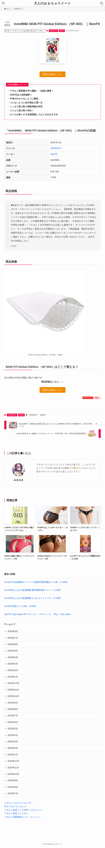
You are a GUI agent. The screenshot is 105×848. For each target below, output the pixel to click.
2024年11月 (13, 767)
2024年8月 (13, 787)
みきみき (19, 480)
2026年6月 (13, 644)
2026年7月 (13, 638)
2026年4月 (13, 657)
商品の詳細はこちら (52, 75)
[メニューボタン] (3, 3)
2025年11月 (13, 690)
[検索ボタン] (101, 3)
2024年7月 (13, 793)
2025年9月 (13, 703)
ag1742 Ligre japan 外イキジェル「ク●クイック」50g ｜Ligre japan (37, 614)
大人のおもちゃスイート (52, 3)
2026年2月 (13, 670)
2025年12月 (13, 683)
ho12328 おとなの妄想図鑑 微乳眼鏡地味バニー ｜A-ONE (32, 590)
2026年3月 (13, 664)
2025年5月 (13, 728)
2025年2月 (13, 748)
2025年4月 (13, 735)
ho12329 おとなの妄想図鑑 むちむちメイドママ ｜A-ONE (32, 598)
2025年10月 (13, 696)
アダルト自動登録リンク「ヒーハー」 (22, 817)
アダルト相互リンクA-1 (15, 813)
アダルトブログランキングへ (18, 803)
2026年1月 (13, 677)
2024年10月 (13, 774)
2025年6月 (13, 722)
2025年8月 (13, 709)
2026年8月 (13, 631)
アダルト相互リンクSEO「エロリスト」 (24, 810)
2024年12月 (13, 761)
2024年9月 (13, 780)
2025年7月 (13, 715)
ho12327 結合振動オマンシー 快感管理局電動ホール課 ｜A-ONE (35, 582)
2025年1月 (13, 754)
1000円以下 (53, 30)
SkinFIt (62, 30)
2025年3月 (13, 741)
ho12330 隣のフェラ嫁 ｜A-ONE (20, 606)
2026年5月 (13, 651)
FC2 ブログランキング (15, 806)
